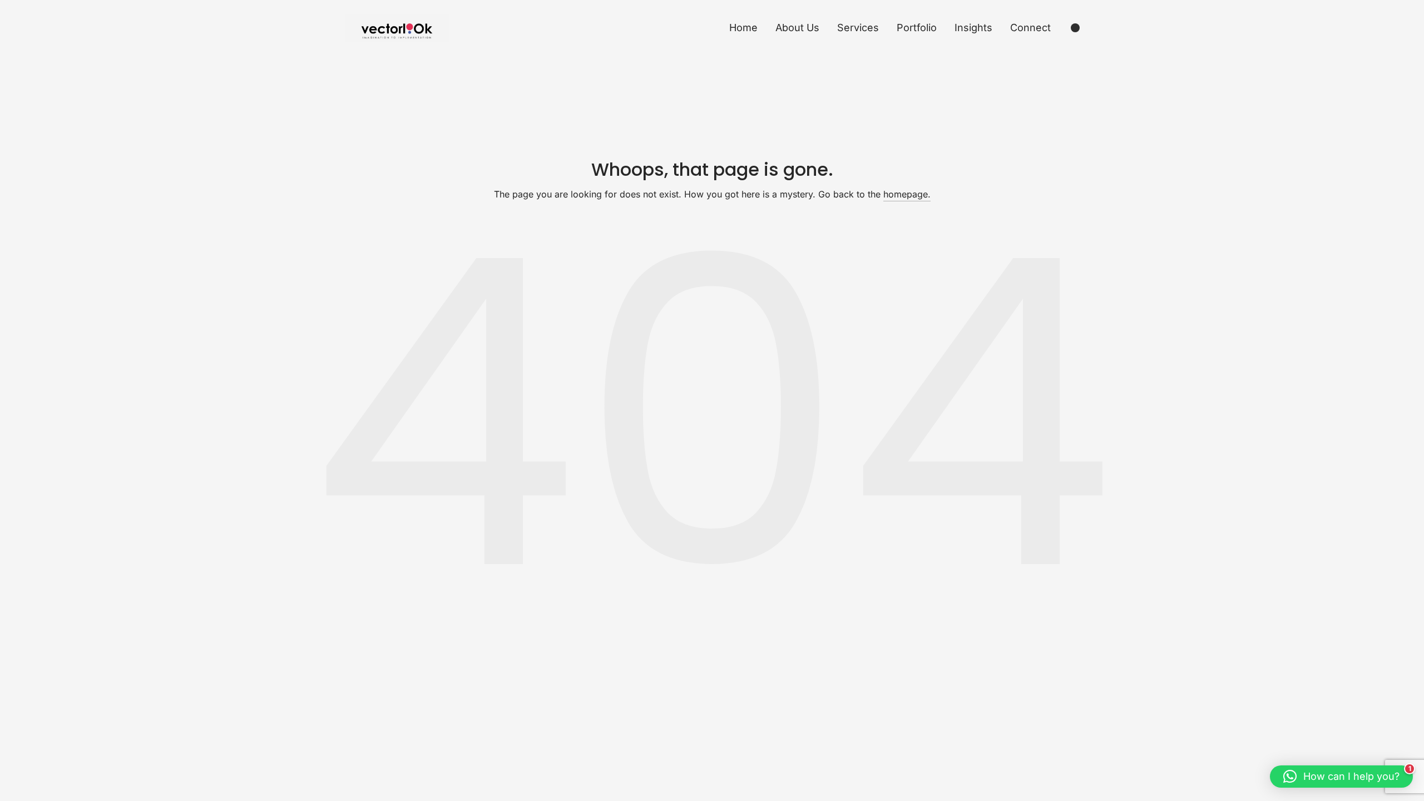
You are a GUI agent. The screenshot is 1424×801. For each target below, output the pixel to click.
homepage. (907, 194)
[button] (1341, 776)
